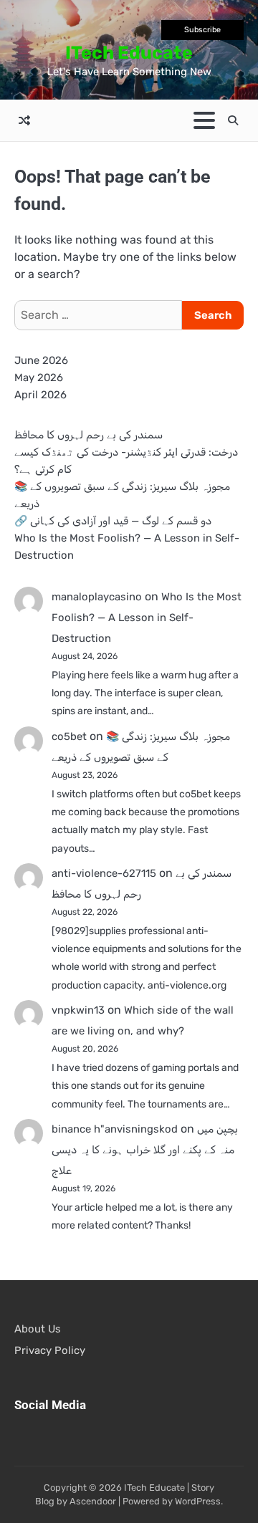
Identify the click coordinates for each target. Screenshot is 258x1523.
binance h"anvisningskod (115, 1129)
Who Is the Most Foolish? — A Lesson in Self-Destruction (147, 617)
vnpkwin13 (78, 1010)
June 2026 (41, 360)
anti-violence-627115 (104, 873)
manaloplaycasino (97, 596)
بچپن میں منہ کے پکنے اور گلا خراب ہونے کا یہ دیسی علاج (145, 1150)
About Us (37, 1328)
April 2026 (40, 394)
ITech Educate (129, 52)
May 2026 (38, 377)
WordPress (198, 1501)
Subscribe (202, 29)
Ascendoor (93, 1501)
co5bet (69, 736)
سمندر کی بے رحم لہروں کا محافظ (88, 434)
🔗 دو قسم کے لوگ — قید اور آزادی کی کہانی (112, 520)
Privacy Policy (49, 1350)
